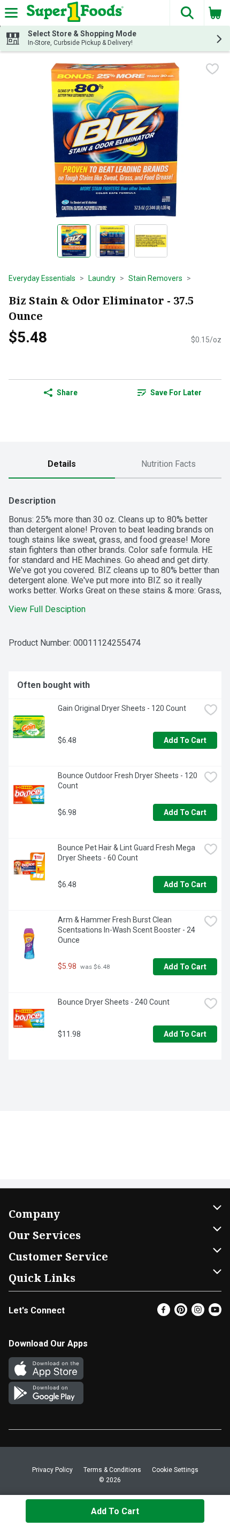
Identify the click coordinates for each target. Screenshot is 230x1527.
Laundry (102, 278)
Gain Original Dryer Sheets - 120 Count (122, 708)
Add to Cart (185, 740)
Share (67, 392)
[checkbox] (212, 68)
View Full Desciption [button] (47, 609)
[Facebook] (163, 1313)
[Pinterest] (180, 1313)
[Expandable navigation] (11, 12)
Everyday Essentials (42, 278)
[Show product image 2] (112, 240)
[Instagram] (197, 1313)
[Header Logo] (73, 13)
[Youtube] (215, 1313)
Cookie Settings (175, 1470)
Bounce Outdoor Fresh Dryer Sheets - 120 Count (128, 780)
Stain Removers (155, 278)
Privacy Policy (52, 1470)
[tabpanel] (115, 773)
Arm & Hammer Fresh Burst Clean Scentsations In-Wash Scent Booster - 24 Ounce (127, 929)
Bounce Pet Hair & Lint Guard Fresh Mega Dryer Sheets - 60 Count (127, 852)
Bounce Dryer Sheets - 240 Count (114, 1002)
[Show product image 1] (73, 240)
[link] (169, 392)
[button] (187, 13)
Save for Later (176, 392)
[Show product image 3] (150, 240)
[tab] (62, 464)
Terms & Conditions (112, 1470)
